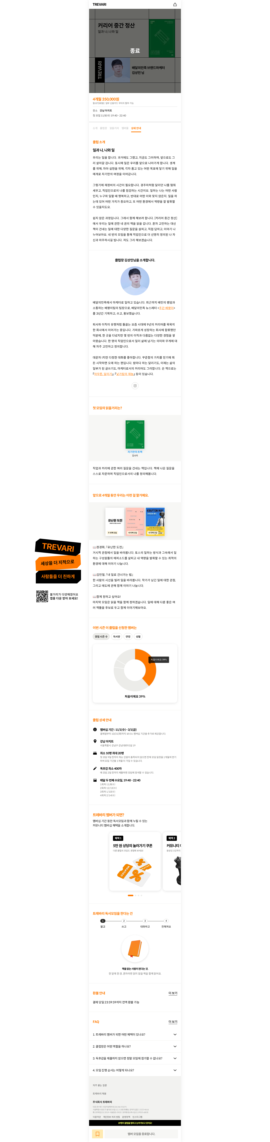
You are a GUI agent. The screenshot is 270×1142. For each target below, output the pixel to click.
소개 (95, 128)
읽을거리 (114, 128)
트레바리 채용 (99, 1093)
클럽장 (103, 128)
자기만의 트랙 (135, 452)
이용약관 (97, 1117)
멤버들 (125, 128)
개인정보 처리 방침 (111, 1117)
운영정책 (126, 1117)
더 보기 (173, 993)
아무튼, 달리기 (103, 374)
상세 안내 (136, 128)
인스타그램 (137, 1117)
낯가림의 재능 (125, 374)
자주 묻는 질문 (100, 1085)
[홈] (100, 4)
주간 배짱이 (166, 308)
